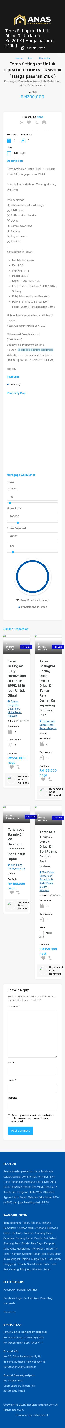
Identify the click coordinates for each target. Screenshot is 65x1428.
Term (10, 482)
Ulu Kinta (44, 58)
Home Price (14, 508)
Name (12, 1062)
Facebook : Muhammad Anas (20, 1289)
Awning (15, 384)
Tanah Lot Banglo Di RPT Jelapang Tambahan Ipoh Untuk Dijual (16, 844)
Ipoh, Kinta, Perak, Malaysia (16, 867)
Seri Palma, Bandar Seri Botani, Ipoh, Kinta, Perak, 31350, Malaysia (47, 881)
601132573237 (36, 48)
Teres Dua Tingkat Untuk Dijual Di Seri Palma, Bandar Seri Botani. (48, 849)
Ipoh (30, 58)
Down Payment (16, 528)
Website (12, 1097)
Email (12, 1080)
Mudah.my (9, 1312)
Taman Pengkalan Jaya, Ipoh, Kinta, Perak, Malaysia (15, 709)
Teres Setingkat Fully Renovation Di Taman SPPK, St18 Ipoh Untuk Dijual (17, 678)
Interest (12, 488)
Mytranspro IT (41, 1415)
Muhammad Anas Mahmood (24, 779)
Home (19, 58)
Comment (15, 1006)
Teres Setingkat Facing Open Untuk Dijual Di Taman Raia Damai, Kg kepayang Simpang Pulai (47, 688)
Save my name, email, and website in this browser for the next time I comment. (33, 1118)
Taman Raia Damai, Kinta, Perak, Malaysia (48, 725)
